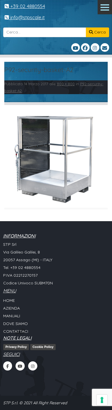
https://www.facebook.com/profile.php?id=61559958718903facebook (7, 366)
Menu (105, 7)
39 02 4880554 (26, 267)
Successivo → (95, 98)
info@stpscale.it (27, 17)
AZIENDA (11, 308)
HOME (9, 300)
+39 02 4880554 (27, 6)
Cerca (99, 32)
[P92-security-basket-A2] (56, 156)
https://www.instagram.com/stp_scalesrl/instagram (32, 366)
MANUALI (11, 315)
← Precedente (17, 98)
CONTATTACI (15, 331)
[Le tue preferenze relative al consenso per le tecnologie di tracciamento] (101, 400)
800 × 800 (66, 84)
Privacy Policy (16, 347)
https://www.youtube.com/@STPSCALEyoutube (20, 366)
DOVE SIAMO (15, 323)
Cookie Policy (42, 347)
